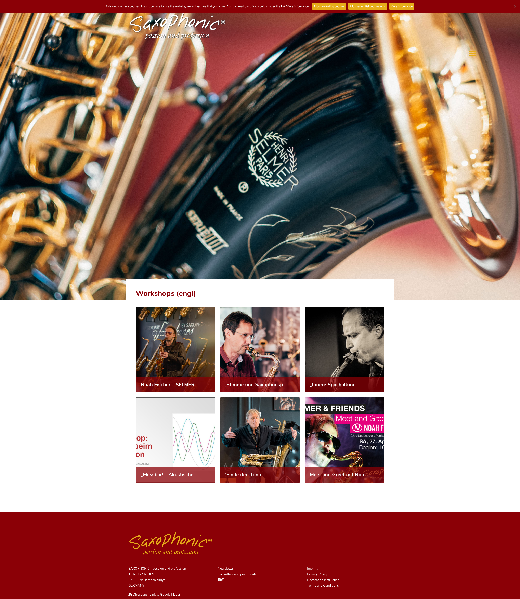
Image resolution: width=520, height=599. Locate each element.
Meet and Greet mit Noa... (339, 474)
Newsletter (225, 568)
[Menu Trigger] (472, 53)
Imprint (312, 568)
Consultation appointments (237, 574)
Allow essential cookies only (368, 6)
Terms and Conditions (323, 585)
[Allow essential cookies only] (515, 6)
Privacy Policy (317, 574)
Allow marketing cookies (329, 6)
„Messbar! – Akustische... (169, 474)
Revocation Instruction (323, 580)
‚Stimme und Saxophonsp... (256, 384)
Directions (140, 594)
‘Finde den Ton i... (245, 474)
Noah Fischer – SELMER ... (170, 384)
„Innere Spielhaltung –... (336, 384)
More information (402, 6)
